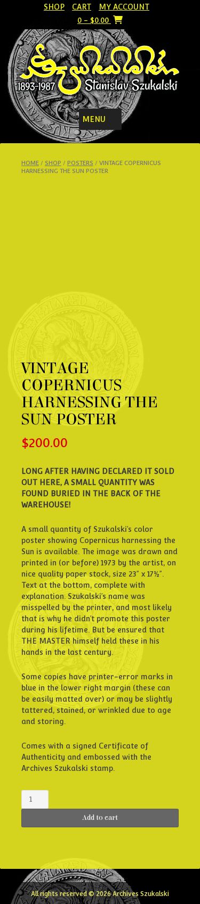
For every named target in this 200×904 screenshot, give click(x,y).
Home (30, 163)
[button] (94, 119)
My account (124, 7)
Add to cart (100, 817)
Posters (80, 163)
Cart (81, 7)
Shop (54, 7)
